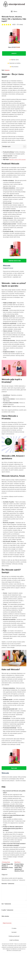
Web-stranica (5, 916)
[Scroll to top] (25, 951)
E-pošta (7, 910)
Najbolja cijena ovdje (15, 260)
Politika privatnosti (14, 936)
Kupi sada (14, 768)
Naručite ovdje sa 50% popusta (17, 159)
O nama (14, 928)
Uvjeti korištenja (14, 940)
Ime (6, 903)
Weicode (6, 266)
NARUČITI (14, 53)
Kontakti (14, 932)
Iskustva (7, 70)
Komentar (8, 883)
